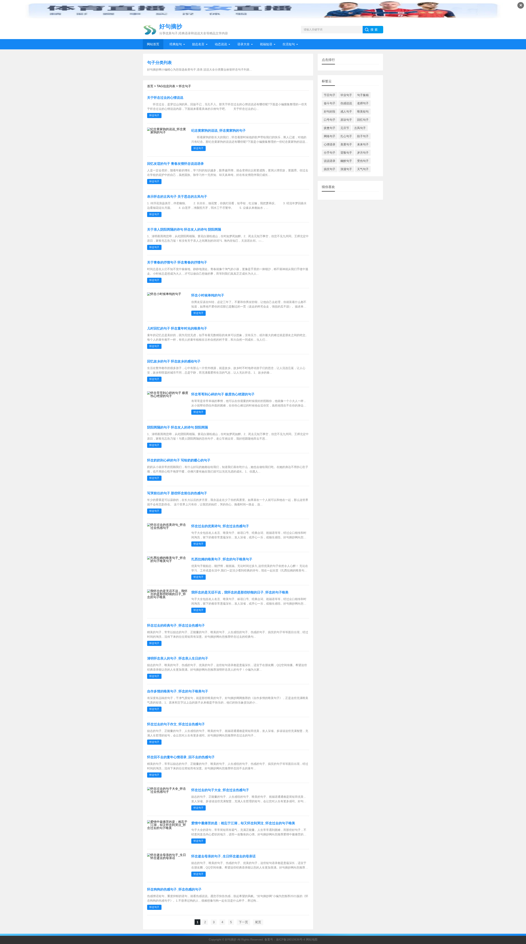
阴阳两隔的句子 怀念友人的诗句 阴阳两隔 (177, 427)
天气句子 (363, 169)
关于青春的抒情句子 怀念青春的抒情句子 (177, 262)
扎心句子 (346, 136)
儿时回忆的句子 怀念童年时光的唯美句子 (177, 328)
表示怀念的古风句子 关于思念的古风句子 (177, 196)
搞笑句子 (329, 169)
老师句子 (363, 103)
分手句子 (329, 152)
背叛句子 (346, 152)
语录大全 (243, 44)
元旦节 (344, 128)
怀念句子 (154, 115)
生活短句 (289, 44)
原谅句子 (346, 119)
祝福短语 (266, 44)
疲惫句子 (329, 128)
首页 (150, 86)
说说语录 (329, 161)
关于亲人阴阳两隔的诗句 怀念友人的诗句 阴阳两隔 (184, 229)
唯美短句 (363, 111)
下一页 (243, 922)
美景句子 (346, 144)
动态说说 (221, 44)
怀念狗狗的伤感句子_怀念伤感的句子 (174, 889)
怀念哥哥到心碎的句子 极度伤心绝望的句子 (223, 394)
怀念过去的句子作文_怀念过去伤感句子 (176, 724)
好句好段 (329, 111)
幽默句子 (346, 161)
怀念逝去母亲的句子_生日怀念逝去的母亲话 (223, 856)
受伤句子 (363, 161)
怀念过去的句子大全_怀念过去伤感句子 (220, 790)
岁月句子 (363, 152)
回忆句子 (363, 119)
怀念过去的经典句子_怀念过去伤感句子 (176, 625)
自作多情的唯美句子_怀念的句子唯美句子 (177, 691)
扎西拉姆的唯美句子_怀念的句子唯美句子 (221, 559)
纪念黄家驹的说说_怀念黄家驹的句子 (218, 130)
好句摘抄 (230, 939)
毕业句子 (346, 95)
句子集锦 (363, 95)
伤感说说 (346, 103)
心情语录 (329, 144)
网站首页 (153, 44)
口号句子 (329, 119)
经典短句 (176, 44)
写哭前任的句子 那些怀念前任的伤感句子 (177, 493)
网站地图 (311, 939)
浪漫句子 (346, 169)
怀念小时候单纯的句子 (207, 295)
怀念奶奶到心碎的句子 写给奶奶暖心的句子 (178, 460)
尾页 (258, 922)
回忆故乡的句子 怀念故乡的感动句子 (174, 361)
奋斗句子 (329, 103)
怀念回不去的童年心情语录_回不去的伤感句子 (181, 757)
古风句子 (360, 128)
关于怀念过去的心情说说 (165, 97)
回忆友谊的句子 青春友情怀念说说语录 (175, 163)
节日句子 (329, 95)
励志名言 (198, 44)
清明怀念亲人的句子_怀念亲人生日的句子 (177, 658)
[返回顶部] (517, 845)
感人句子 (346, 111)
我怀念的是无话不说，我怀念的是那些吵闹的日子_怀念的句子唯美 (239, 592)
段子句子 (363, 136)
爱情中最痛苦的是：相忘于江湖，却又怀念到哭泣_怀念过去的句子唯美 (243, 823)
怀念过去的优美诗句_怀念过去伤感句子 (220, 526)
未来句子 (363, 144)
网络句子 (329, 136)
